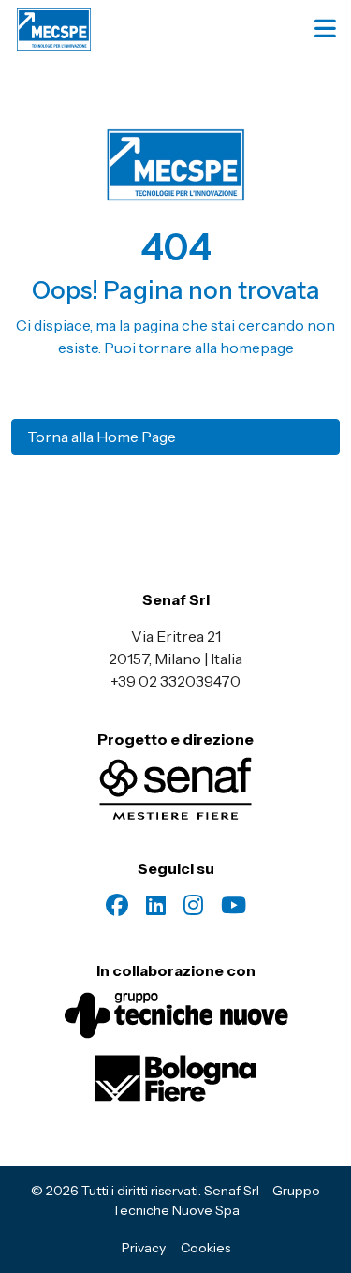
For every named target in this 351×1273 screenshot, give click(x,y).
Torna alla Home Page (101, 436)
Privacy (144, 1247)
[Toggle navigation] (327, 29)
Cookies (205, 1247)
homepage (257, 347)
